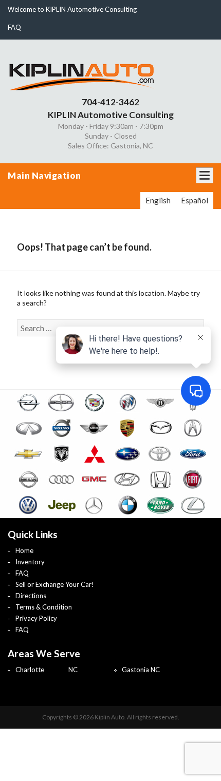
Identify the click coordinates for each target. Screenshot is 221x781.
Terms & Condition (43, 607)
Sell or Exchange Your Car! (54, 584)
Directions (30, 596)
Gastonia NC (141, 669)
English (158, 200)
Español (194, 200)
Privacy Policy (36, 618)
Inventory (30, 562)
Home (24, 550)
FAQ (14, 27)
